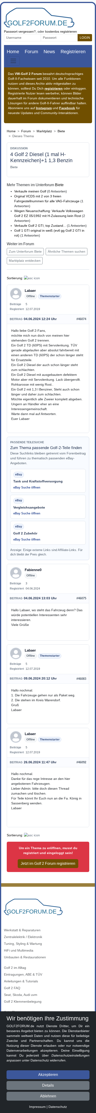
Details (48, 1085)
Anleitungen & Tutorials (21, 981)
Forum (31, 51)
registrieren (54, 88)
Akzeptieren (48, 1075)
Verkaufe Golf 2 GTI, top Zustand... (40, 225)
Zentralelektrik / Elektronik (23, 937)
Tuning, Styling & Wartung (23, 944)
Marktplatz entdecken (25, 260)
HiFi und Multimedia (18, 950)
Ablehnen (48, 1096)
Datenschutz (57, 1107)
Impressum (37, 1107)
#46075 (81, 598)
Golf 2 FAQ (12, 988)
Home (13, 51)
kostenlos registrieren (61, 31)
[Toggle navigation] (13, 61)
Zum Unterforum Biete (25, 251)
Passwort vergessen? (20, 31)
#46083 (81, 678)
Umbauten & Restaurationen (25, 957)
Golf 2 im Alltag (15, 968)
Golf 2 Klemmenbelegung (22, 1001)
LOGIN (85, 37)
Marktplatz (44, 131)
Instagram (44, 108)
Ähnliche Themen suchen (66, 251)
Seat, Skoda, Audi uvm (20, 995)
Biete (61, 131)
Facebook (67, 108)
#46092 (81, 762)
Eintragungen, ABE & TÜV (23, 974)
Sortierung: (15, 278)
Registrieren (73, 51)
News (49, 51)
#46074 (81, 319)
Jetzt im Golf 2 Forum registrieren (48, 863)
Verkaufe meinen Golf (30, 191)
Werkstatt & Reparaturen (22, 930)
